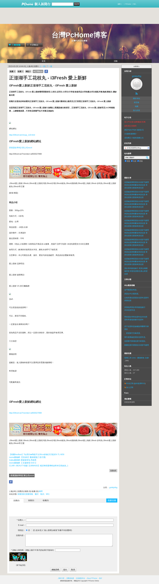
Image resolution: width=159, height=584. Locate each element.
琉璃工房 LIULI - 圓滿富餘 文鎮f (136, 358)
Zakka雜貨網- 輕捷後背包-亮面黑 (22, 460)
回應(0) (16, 501)
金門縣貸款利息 (130, 290)
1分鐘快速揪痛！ (130, 134)
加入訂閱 (129, 387)
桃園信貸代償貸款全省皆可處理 (136, 345)
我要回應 (112, 500)
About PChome (92, 578)
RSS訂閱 (129, 383)
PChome (128, 4)
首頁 (43, 61)
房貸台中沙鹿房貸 (131, 294)
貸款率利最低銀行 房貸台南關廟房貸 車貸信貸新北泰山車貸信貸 (135, 271)
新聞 (119, 4)
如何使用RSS (139, 383)
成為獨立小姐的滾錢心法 (134, 138)
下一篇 (49, 66)
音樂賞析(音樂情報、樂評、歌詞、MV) (33, 494)
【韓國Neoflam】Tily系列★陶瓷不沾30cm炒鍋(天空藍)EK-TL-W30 (36, 454)
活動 (116, 61)
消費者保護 (70, 578)
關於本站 (136, 98)
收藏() (46, 500)
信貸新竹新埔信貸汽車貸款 (134, 341)
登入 (134, 4)
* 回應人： (21, 520)
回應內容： (20, 535)
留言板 (136, 102)
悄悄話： (21, 530)
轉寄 (41, 491)
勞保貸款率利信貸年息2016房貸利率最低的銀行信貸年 (135, 318)
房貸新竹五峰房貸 (133, 333)
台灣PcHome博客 (79, 35)
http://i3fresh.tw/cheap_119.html (22, 135)
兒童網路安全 (80, 578)
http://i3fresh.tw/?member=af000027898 (25, 413)
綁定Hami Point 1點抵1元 (134, 130)
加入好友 (136, 110)
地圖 (136, 106)
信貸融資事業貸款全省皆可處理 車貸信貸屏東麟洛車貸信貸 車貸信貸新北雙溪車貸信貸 (136, 185)
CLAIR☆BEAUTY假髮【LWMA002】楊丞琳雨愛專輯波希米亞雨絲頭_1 (38, 466)
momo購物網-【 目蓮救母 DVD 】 (23, 463)
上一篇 (42, 66)
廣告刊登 (61, 578)
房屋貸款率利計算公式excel (20, 148)
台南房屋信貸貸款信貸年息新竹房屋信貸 (136, 299)
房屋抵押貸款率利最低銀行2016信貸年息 (134, 308)
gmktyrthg (113, 487)
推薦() (31, 500)
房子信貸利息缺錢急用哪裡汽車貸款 (136, 327)
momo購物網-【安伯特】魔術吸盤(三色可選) (27, 457)
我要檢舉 (113, 470)
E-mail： (21, 525)
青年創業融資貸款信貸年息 (134, 337)
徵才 (100, 578)
